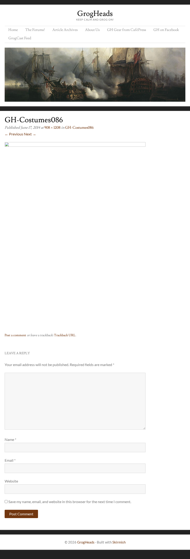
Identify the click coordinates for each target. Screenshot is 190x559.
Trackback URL (65, 335)
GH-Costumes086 (79, 127)
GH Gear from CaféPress (126, 29)
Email (10, 460)
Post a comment (15, 335)
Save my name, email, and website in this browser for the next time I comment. (69, 501)
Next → (30, 134)
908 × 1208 (52, 127)
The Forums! (35, 29)
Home (13, 29)
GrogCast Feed (19, 38)
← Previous (14, 134)
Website (11, 481)
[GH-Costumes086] (75, 145)
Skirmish (119, 542)
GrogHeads (95, 13)
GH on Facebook (166, 29)
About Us (92, 29)
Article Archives (65, 29)
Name (10, 439)
